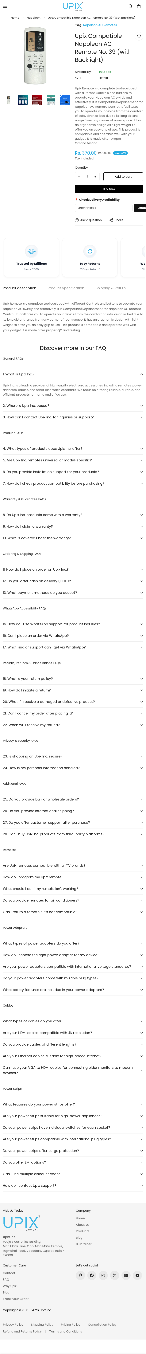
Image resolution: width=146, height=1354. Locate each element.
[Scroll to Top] (138, 1333)
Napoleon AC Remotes (100, 25)
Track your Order (16, 1299)
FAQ (6, 1279)
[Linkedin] (126, 1275)
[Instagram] (103, 1275)
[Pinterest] (80, 1275)
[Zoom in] (63, 31)
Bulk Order (84, 1244)
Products (82, 1231)
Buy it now (109, 189)
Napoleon (33, 18)
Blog (79, 1237)
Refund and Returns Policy (22, 1331)
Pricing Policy (70, 1324)
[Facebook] (91, 1275)
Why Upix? (10, 1286)
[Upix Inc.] (73, 6)
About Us (82, 1225)
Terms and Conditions (65, 1331)
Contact (9, 1273)
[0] (138, 6)
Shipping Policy (42, 1324)
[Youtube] (137, 1275)
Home (15, 18)
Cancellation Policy (102, 1324)
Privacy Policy (13, 1324)
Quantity (81, 167)
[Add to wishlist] (139, 36)
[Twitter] (114, 1275)
